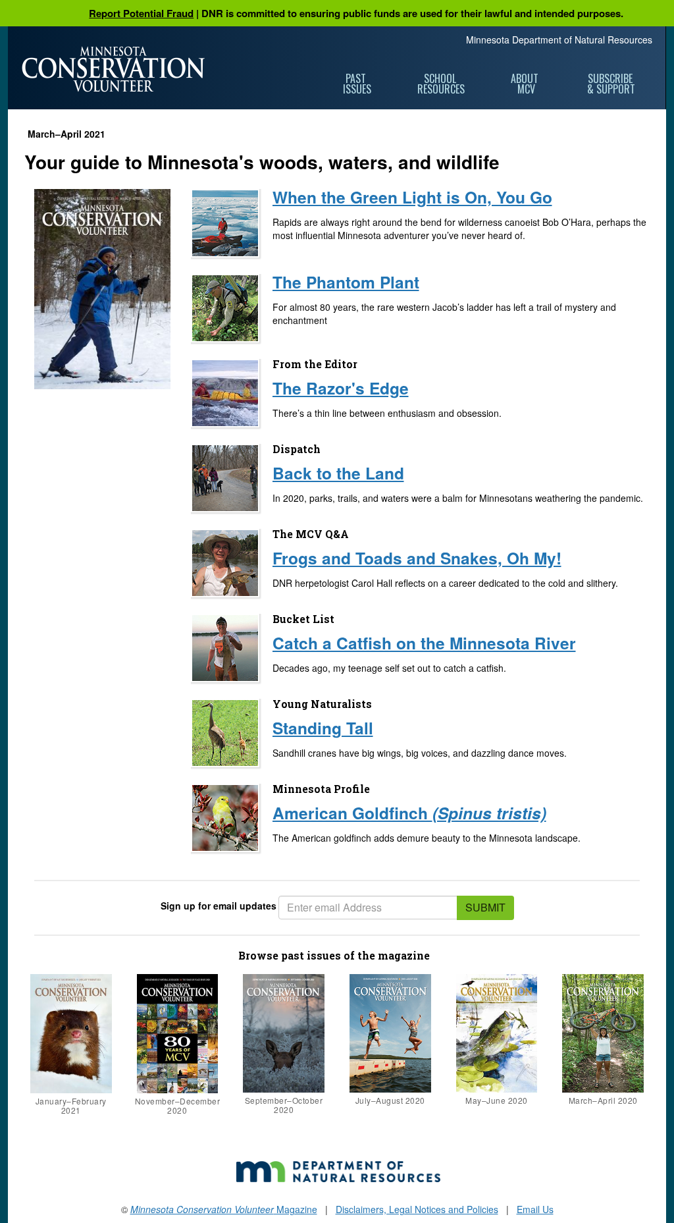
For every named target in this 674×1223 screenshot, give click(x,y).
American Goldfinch (409, 813)
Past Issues (357, 83)
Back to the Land (338, 473)
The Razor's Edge (340, 388)
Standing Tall (322, 728)
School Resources (441, 83)
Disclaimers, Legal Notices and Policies (417, 1209)
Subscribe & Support (611, 83)
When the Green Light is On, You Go (412, 197)
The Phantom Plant (345, 282)
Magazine (223, 1209)
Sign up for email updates (218, 905)
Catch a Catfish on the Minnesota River (424, 643)
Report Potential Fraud (141, 13)
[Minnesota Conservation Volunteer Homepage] (113, 69)
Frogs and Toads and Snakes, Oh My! (416, 558)
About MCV (526, 83)
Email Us (535, 1209)
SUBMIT (485, 907)
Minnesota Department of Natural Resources (559, 39)
